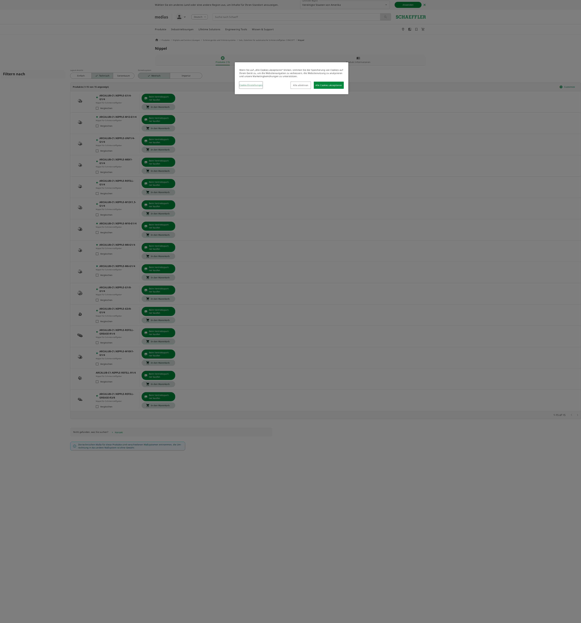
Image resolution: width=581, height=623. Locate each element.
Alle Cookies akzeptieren (328, 85)
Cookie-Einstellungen (251, 85)
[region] (291, 78)
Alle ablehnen (300, 85)
